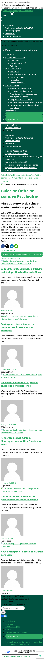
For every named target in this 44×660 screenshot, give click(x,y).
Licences (9, 624)
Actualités (9, 25)
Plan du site (10, 621)
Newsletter (10, 33)
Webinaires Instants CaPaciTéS (19, 28)
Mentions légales (12, 627)
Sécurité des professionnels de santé (26, 102)
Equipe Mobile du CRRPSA (21, 91)
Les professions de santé (21, 99)
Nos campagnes (12, 31)
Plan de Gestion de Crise (20, 88)
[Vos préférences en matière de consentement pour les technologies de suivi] (40, 656)
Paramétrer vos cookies (16, 632)
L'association (15, 60)
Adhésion (14, 66)
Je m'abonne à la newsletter (13, 604)
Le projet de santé (18, 63)
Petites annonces (13, 36)
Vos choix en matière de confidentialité (24, 652)
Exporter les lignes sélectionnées (15, 2)
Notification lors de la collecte (17, 656)
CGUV (8, 629)
